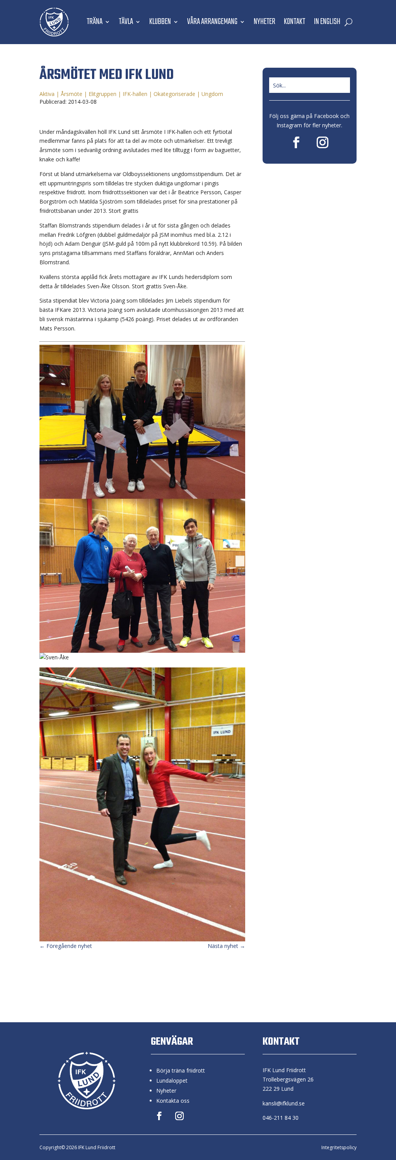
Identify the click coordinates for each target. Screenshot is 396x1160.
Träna (94, 21)
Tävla (126, 21)
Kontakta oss (172, 1100)
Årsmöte (71, 94)
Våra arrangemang (212, 21)
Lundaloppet (172, 1080)
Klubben (160, 21)
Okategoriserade (174, 94)
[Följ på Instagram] (322, 142)
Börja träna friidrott (180, 1070)
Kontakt (294, 21)
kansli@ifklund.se (284, 1103)
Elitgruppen (102, 94)
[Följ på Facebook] (296, 142)
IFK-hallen (135, 94)
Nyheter (264, 21)
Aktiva (47, 94)
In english (327, 21)
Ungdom (212, 94)
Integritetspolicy (339, 1147)
